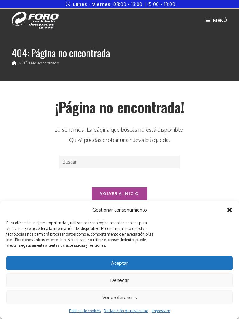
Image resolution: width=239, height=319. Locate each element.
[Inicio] (14, 62)
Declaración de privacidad (126, 310)
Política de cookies (85, 310)
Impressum (161, 310)
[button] (230, 210)
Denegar (119, 280)
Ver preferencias (119, 297)
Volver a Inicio (119, 193)
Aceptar (119, 263)
